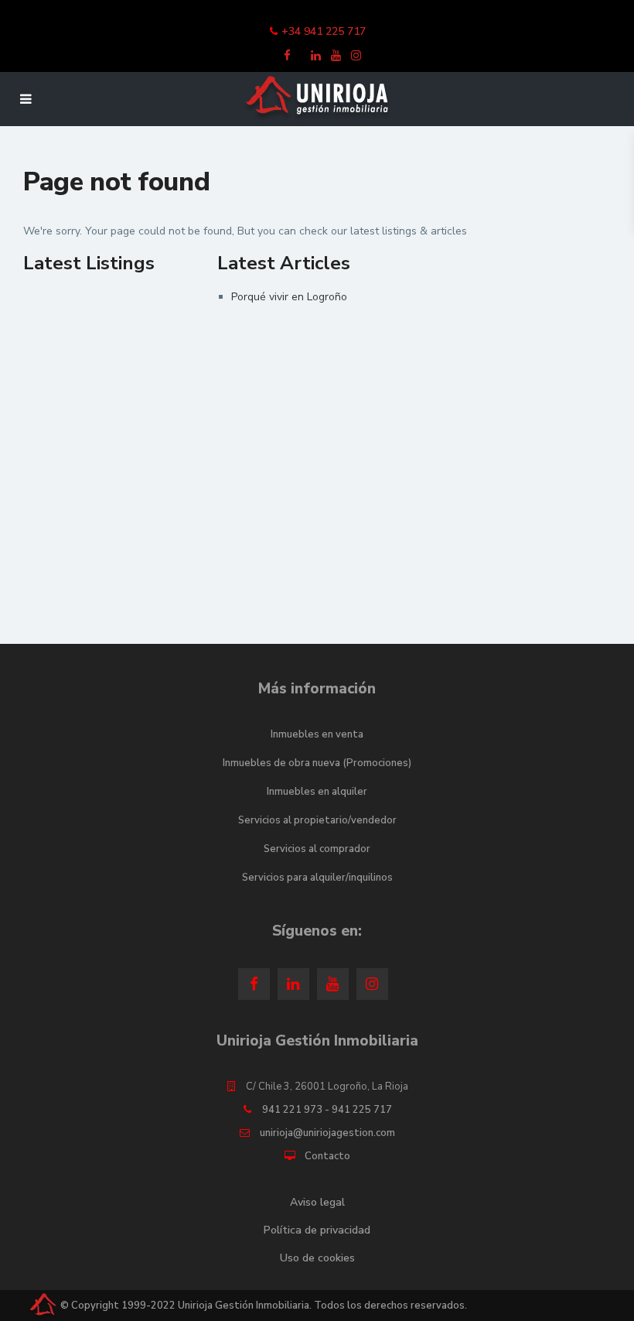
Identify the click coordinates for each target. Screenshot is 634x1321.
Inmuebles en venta (317, 734)
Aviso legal (317, 1202)
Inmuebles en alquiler (317, 792)
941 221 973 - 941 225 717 (327, 1110)
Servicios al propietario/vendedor (317, 820)
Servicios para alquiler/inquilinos (317, 878)
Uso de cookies (317, 1258)
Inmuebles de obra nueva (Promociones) (317, 763)
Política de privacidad (317, 1230)
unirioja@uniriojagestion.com (327, 1133)
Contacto (327, 1156)
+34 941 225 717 (323, 31)
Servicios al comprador (317, 849)
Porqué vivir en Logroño (289, 296)
